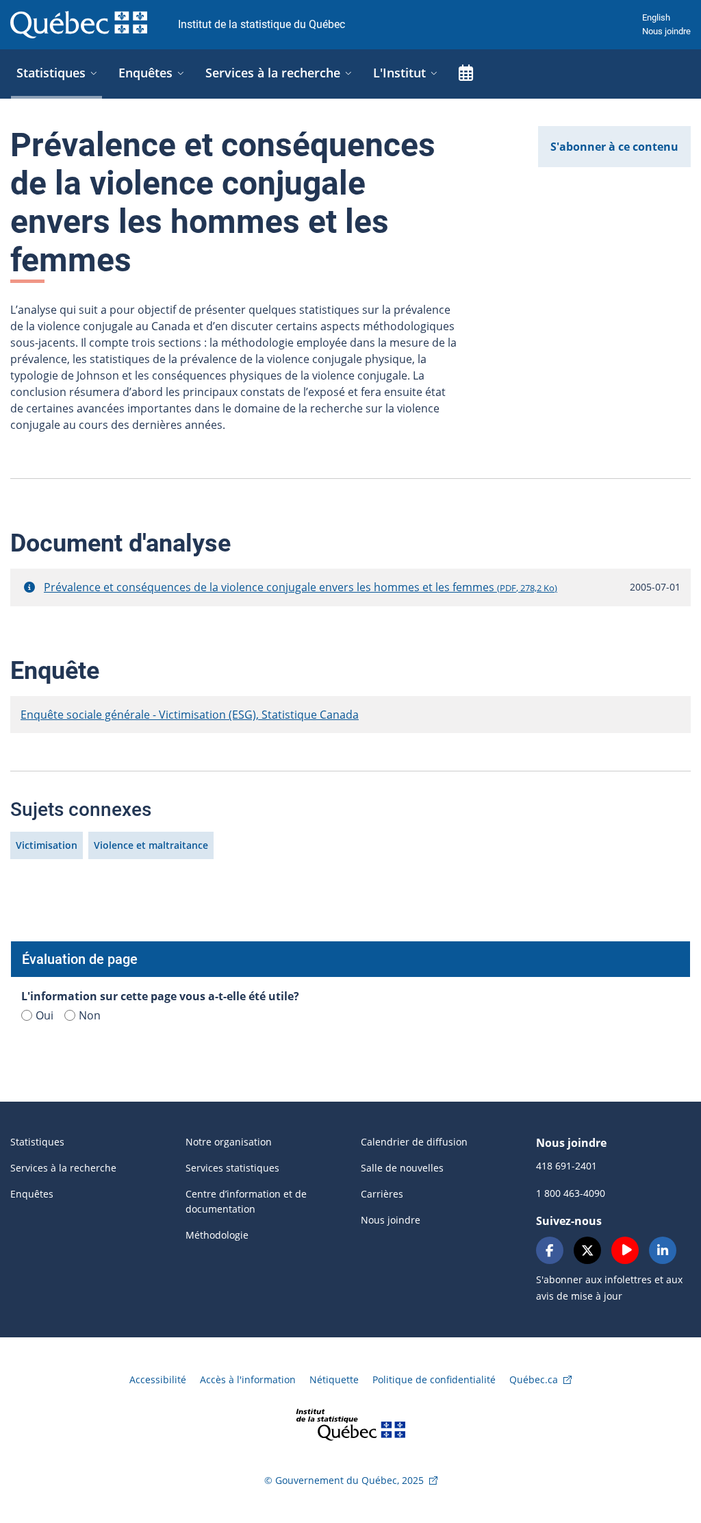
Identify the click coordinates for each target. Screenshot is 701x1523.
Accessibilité (157, 1379)
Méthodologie (217, 1234)
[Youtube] (625, 1250)
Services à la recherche (63, 1167)
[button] (29, 587)
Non (90, 1015)
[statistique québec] (350, 1423)
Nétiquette (334, 1379)
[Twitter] (587, 1250)
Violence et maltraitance (151, 845)
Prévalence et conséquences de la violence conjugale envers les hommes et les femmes (300, 587)
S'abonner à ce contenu (614, 146)
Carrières (382, 1193)
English (656, 17)
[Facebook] (549, 1250)
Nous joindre (666, 31)
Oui (44, 1015)
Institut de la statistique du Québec (261, 24)
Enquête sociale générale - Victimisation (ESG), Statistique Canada (190, 714)
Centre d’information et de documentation (246, 1201)
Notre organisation (229, 1141)
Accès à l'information (248, 1379)
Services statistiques (232, 1167)
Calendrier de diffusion (414, 1141)
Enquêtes (31, 1193)
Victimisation (46, 845)
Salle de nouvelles (402, 1167)
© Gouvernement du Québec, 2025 (344, 1480)
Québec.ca (533, 1379)
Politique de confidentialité (434, 1379)
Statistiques (37, 1141)
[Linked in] (662, 1250)
